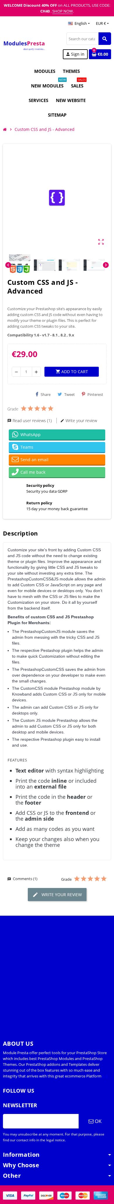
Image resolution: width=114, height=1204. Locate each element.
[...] (104, 1076)
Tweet (69, 394)
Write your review (80, 420)
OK (97, 1121)
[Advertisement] (57, 972)
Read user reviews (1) (32, 420)
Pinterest (95, 394)
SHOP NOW (62, 11)
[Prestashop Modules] (24, 45)
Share (46, 394)
